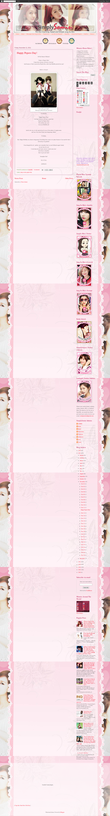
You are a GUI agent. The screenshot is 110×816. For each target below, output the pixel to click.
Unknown (80, 434)
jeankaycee (80, 437)
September (82, 476)
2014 (79, 567)
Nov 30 (83, 555)
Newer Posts (19, 178)
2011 (79, 453)
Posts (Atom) (24, 182)
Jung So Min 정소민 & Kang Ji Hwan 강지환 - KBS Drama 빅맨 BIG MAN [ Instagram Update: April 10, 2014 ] (89, 665)
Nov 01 (83, 484)
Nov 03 (83, 489)
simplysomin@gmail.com (82, 165)
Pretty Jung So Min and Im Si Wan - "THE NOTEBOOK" (89, 634)
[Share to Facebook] (50, 170)
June (81, 468)
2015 (79, 569)
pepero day (29, 172)
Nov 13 (83, 513)
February (82, 458)
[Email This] (45, 170)
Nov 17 (83, 523)
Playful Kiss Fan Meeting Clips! (88, 712)
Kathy (79, 426)
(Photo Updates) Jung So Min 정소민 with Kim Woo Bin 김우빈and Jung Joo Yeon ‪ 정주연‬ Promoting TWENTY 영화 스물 (85, 740)
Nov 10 (83, 505)
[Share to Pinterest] (52, 170)
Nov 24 (83, 542)
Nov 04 (83, 492)
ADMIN (80, 423)
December (82, 558)
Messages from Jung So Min (34, 34)
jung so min (23, 172)
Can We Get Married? (57, 34)
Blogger (62, 812)
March (81, 460)
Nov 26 (83, 547)
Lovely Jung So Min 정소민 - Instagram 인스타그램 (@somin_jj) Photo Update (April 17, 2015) (89, 681)
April (81, 463)
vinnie (79, 442)
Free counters (79, 107)
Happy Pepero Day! (27, 52)
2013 (79, 564)
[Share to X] (49, 170)
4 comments (37, 169)
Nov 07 (83, 497)
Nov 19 (83, 529)
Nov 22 (83, 536)
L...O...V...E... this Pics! (82, 753)
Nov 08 (83, 499)
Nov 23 (83, 539)
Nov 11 (83, 507)
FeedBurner (89, 590)
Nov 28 (83, 552)
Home (17, 34)
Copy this (17, 805)
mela (79, 439)
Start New (22, 805)
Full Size (28, 805)
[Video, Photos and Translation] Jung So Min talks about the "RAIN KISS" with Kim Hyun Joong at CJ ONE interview (85, 698)
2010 (79, 450)
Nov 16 (83, 521)
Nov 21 (83, 534)
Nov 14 (83, 515)
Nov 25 (83, 544)
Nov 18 (83, 526)
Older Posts (69, 178)
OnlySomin (81, 431)
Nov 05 (83, 494)
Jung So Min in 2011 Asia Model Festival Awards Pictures (89, 725)
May (81, 466)
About (22, 34)
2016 (79, 572)
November (82, 481)
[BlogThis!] (47, 170)
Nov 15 (83, 518)
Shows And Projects (77, 34)
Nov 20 (83, 531)
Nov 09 (83, 502)
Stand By (67, 34)
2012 (79, 562)
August (82, 473)
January (82, 455)
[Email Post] (42, 169)
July (81, 471)
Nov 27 (83, 550)
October (82, 479)
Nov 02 (83, 486)
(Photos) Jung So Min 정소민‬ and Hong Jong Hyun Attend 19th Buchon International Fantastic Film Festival (89, 624)
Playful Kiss (46, 34)
